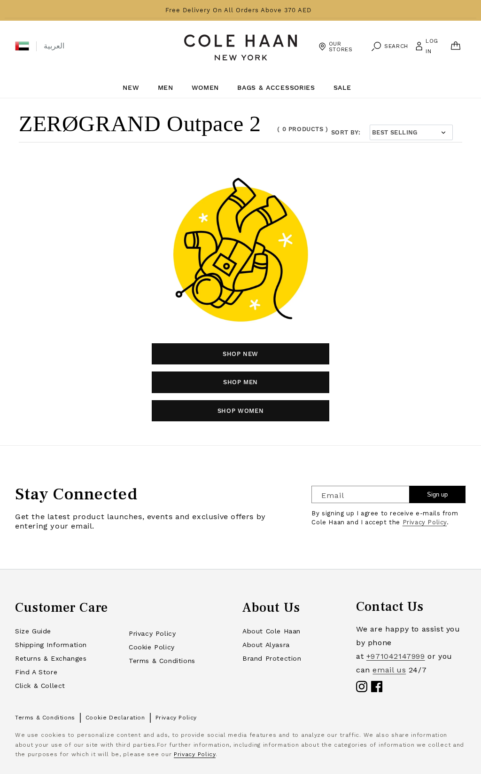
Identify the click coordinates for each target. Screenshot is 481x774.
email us (389, 669)
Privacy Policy (425, 522)
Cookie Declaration (115, 717)
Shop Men (240, 382)
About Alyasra (266, 644)
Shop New (240, 353)
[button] (22, 46)
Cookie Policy (152, 647)
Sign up (437, 494)
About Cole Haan (271, 631)
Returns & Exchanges (50, 658)
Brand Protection (272, 658)
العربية (54, 45)
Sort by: (345, 132)
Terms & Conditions (162, 660)
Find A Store (36, 672)
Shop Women (240, 410)
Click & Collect (40, 685)
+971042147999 (395, 656)
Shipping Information (51, 644)
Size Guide (33, 631)
